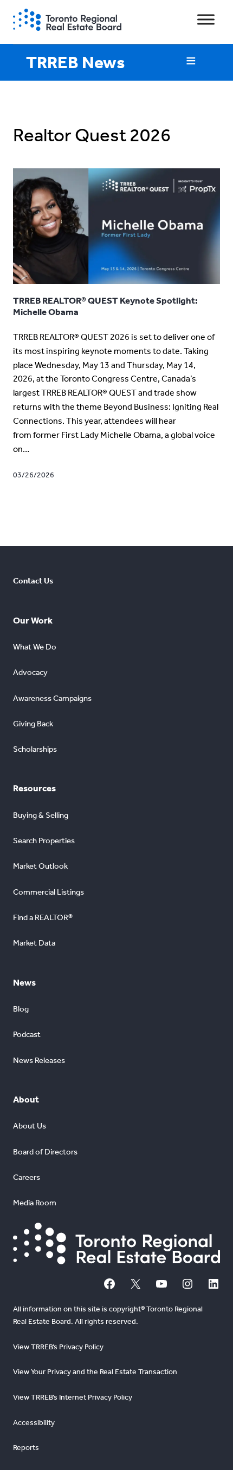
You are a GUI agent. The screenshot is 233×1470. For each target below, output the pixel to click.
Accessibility (34, 1422)
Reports (26, 1447)
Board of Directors (45, 1152)
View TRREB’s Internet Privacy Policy (72, 1397)
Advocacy (30, 672)
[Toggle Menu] (206, 20)
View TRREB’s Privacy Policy (58, 1346)
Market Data (34, 943)
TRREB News (75, 62)
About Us (29, 1126)
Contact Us (33, 581)
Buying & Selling (40, 815)
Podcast (27, 1034)
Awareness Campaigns (52, 698)
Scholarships (35, 749)
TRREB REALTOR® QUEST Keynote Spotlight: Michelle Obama (105, 306)
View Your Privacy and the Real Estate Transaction (95, 1371)
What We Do (34, 647)
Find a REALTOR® (43, 917)
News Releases (39, 1060)
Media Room (34, 1203)
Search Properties (44, 840)
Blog (21, 1009)
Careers (26, 1177)
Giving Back (33, 724)
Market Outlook (40, 866)
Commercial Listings (48, 892)
